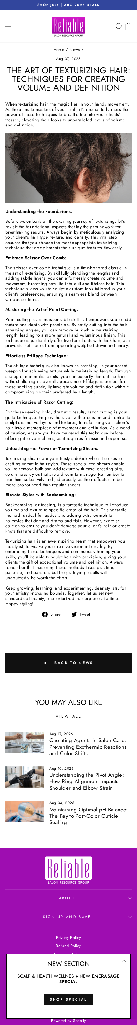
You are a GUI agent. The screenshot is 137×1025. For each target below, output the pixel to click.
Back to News (73, 662)
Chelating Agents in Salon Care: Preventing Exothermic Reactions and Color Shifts (88, 746)
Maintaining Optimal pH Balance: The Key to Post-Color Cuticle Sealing (88, 816)
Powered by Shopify (68, 1020)
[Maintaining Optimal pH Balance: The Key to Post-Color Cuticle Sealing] (24, 811)
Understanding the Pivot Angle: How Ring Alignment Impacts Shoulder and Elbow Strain (86, 781)
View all (69, 716)
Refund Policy (68, 946)
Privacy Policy (68, 937)
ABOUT (67, 897)
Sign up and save (67, 916)
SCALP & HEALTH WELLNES (46, 976)
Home (59, 49)
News (74, 49)
